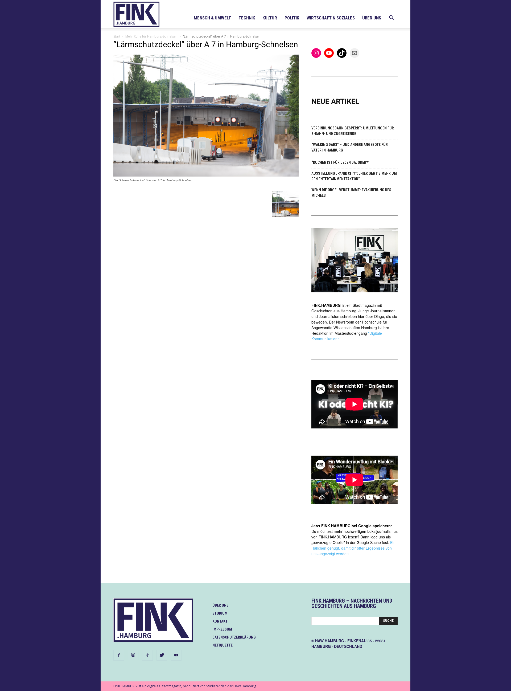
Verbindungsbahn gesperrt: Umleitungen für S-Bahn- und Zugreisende (352, 131)
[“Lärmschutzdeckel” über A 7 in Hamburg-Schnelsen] (206, 175)
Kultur (269, 18)
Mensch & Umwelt (212, 18)
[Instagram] (133, 655)
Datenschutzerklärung (234, 637)
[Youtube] (176, 655)
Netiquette (222, 645)
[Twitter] (161, 655)
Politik (292, 18)
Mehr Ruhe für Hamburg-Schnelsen (151, 36)
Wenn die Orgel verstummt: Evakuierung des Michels (351, 193)
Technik (246, 18)
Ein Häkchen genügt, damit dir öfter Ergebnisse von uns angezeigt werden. (353, 548)
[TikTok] (147, 655)
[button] (391, 18)
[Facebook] (118, 655)
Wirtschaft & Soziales (331, 18)
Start (116, 36)
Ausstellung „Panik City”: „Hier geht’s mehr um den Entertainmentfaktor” (354, 176)
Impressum (222, 629)
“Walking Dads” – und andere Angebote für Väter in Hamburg (349, 147)
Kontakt (220, 621)
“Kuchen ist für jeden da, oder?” (340, 162)
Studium (220, 613)
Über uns (371, 18)
